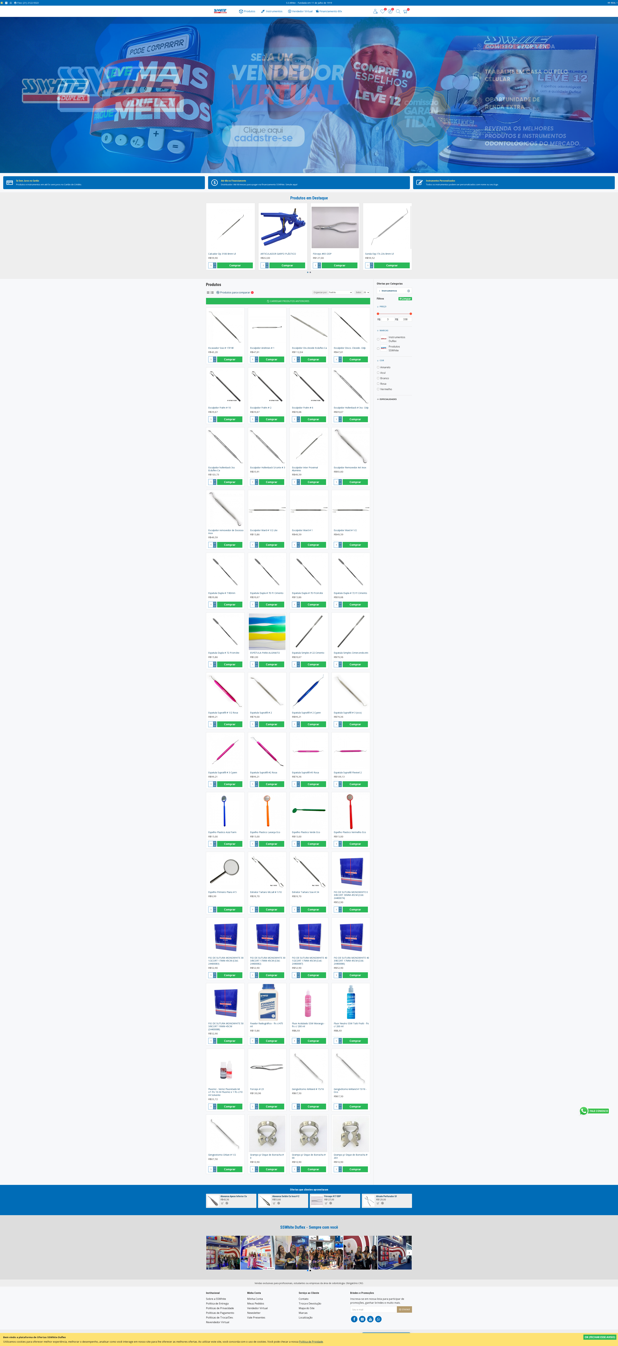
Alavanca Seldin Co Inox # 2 (285, 1196)
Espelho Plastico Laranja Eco (265, 832)
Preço (383, 306)
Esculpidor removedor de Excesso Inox (225, 532)
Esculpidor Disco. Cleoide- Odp (350, 348)
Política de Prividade (311, 1341)
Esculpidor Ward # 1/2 (345, 530)
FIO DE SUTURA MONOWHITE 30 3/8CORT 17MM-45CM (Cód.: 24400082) (267, 960)
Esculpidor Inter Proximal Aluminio (305, 469)
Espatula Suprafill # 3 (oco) (348, 712)
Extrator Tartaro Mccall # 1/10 (266, 892)
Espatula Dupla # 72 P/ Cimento (350, 593)
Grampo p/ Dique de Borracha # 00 (309, 1156)
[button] (307, 272)
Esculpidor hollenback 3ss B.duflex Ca (221, 469)
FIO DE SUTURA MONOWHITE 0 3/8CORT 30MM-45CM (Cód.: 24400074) (351, 895)
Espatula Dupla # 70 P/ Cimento (266, 593)
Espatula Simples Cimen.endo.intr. (351, 652)
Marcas (384, 330)
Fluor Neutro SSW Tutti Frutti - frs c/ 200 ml (351, 1025)
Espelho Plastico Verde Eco (306, 832)
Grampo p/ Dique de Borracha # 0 (267, 1156)
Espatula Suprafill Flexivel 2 (348, 772)
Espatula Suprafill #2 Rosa (263, 772)
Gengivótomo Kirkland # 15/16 (308, 1089)
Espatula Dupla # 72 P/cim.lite (223, 652)
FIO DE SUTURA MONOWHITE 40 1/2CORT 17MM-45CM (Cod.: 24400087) (309, 960)
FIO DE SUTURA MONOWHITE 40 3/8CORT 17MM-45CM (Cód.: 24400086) (351, 960)
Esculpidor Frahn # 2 (260, 407)
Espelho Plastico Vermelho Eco (350, 832)
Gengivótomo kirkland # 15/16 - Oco (350, 1090)
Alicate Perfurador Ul (386, 1196)
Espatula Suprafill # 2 (261, 712)
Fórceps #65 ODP (322, 253)
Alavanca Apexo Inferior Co (233, 1196)
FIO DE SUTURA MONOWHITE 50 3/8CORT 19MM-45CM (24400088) (225, 1026)
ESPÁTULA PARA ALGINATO (265, 652)
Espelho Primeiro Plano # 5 (222, 892)
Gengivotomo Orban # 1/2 (222, 1154)
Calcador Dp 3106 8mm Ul (222, 253)
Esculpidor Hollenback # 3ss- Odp (351, 407)
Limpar (406, 298)
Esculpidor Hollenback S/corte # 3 (267, 467)
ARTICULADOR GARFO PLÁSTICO (278, 253)
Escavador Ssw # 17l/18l (221, 348)
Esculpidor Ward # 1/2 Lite (263, 530)
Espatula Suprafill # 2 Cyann (306, 712)
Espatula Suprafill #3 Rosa (305, 772)
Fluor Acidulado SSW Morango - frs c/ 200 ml (308, 1025)
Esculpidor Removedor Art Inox (350, 467)
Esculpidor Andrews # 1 (262, 348)
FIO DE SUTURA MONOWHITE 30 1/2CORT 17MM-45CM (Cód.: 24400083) (225, 960)
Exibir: (359, 292)
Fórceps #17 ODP (332, 1196)
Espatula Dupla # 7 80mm (221, 593)
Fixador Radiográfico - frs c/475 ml (266, 1025)
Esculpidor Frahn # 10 (219, 407)
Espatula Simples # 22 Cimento (308, 652)
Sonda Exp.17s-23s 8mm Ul (379, 253)
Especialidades (388, 399)
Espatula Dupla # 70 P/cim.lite (307, 593)
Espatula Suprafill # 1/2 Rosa (223, 712)
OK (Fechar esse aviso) (600, 1337)
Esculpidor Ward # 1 (302, 530)
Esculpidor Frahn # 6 (302, 407)
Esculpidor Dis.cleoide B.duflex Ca (309, 348)
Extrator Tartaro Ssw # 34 (305, 892)
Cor (382, 360)
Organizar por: (320, 292)
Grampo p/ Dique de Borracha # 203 (350, 1156)
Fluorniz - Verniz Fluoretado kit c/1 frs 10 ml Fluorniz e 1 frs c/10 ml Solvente (225, 1092)
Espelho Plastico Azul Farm (222, 832)
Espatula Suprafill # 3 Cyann (222, 772)
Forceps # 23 (257, 1089)
